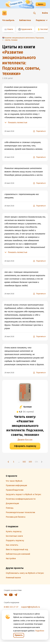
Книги (10, 29)
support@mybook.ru (30, 607)
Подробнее (39, 631)
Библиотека (25, 20)
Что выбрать (8, 20)
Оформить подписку (25, 446)
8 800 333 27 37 (11, 607)
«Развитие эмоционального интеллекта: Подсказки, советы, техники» (21, 63)
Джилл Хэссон (25, 439)
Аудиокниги (26, 29)
